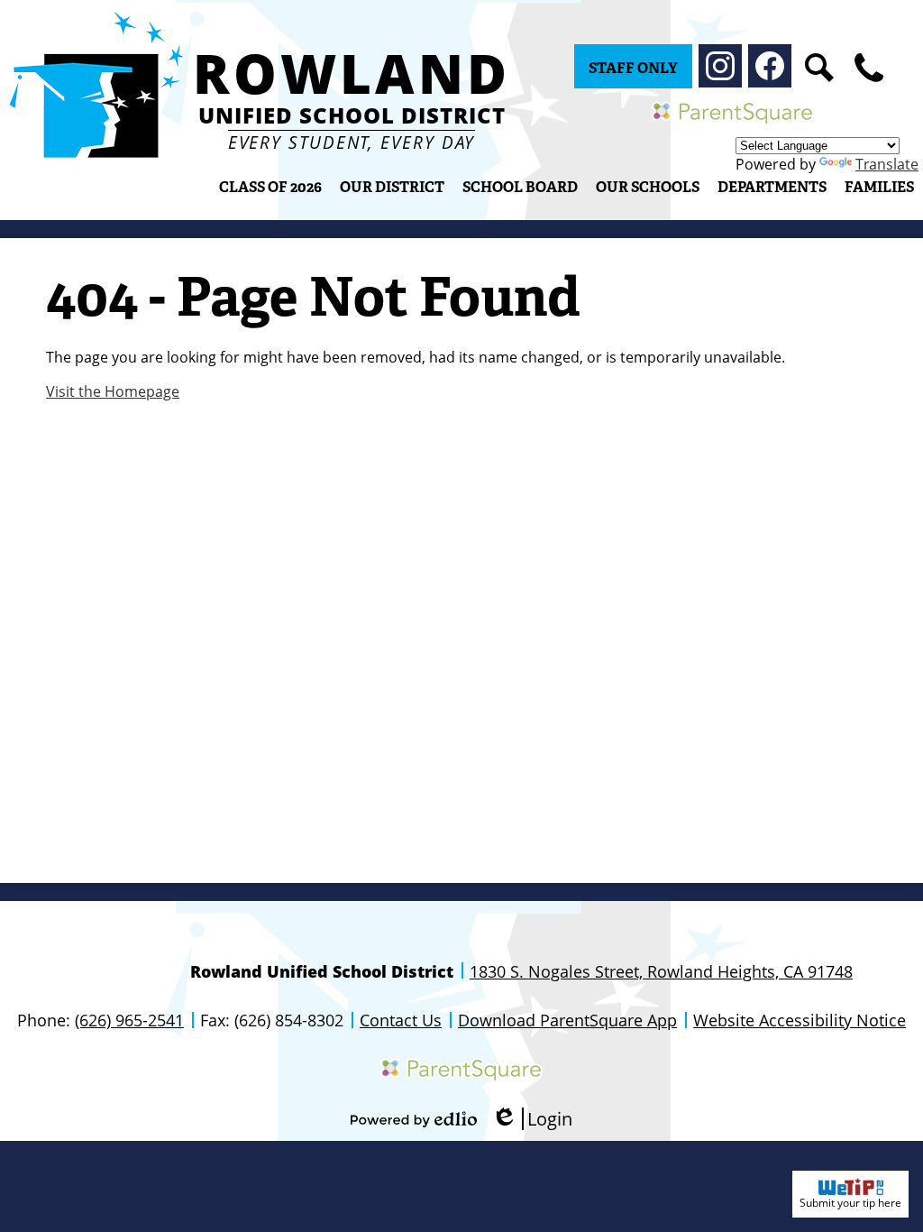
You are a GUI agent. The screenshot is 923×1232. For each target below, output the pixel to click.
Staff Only (633, 68)
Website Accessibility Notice (799, 1020)
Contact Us (401, 1020)
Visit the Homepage (112, 391)
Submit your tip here (850, 1202)
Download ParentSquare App (567, 1020)
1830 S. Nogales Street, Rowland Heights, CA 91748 (661, 971)
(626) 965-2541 (129, 1020)
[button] (392, 187)
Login (531, 1119)
